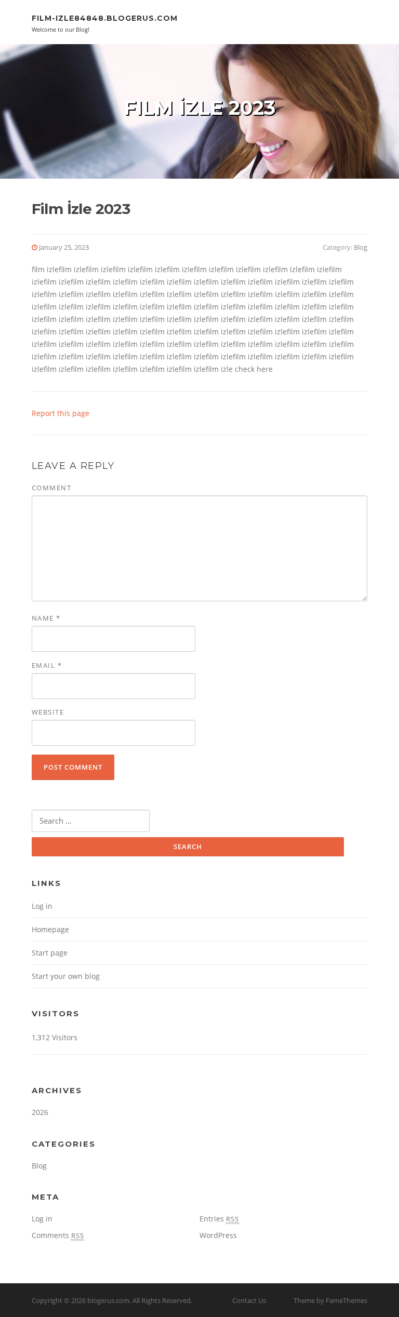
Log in (42, 906)
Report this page (60, 413)
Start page (50, 953)
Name (46, 618)
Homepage (50, 929)
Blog (360, 247)
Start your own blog (66, 976)
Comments (58, 1235)
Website (48, 712)
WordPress (218, 1235)
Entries (219, 1219)
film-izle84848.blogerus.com (105, 18)
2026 (40, 1112)
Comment (52, 487)
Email (47, 665)
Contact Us (249, 1300)
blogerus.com (108, 1300)
